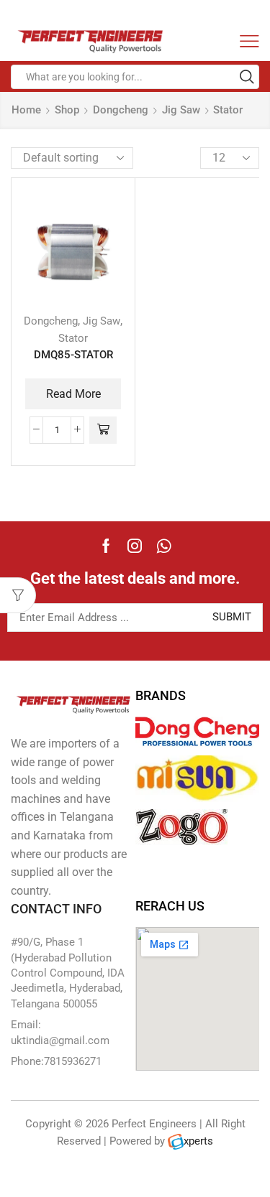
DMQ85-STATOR (73, 354)
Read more (73, 394)
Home (26, 109)
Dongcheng (120, 109)
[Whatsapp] (163, 546)
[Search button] (246, 76)
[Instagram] (134, 546)
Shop (67, 109)
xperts (198, 1141)
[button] (103, 430)
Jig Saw (181, 109)
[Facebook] (106, 546)
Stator (73, 338)
